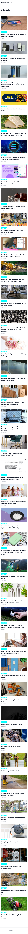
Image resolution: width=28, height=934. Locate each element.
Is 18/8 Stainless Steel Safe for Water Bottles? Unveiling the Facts (12, 602)
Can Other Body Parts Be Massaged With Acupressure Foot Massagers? (14, 652)
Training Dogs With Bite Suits (10, 771)
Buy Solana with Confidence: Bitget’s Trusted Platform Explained (13, 158)
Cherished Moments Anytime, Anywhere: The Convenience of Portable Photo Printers (14, 552)
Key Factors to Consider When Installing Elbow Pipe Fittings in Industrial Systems (13, 329)
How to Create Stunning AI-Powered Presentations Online (12, 183)
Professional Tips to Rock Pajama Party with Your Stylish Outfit (13, 503)
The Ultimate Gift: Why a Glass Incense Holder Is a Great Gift (13, 207)
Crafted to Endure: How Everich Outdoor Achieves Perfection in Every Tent (14, 134)
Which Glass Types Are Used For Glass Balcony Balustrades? (13, 379)
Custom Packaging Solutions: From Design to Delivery (12, 231)
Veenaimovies (6, 3)
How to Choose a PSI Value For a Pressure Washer (11, 867)
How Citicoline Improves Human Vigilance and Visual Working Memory (12, 527)
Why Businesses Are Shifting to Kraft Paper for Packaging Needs (12, 403)
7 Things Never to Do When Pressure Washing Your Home (12, 794)
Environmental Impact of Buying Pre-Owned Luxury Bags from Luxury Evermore (12, 429)
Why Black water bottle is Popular (12, 724)
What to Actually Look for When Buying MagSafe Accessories (13, 35)
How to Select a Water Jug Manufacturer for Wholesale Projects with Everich (12, 85)
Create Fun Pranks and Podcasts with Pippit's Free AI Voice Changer (13, 256)
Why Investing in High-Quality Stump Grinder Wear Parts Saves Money (12, 280)
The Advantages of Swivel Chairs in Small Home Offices (12, 454)
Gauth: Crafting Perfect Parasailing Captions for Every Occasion (12, 478)
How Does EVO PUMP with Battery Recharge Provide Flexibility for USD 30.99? (12, 627)
